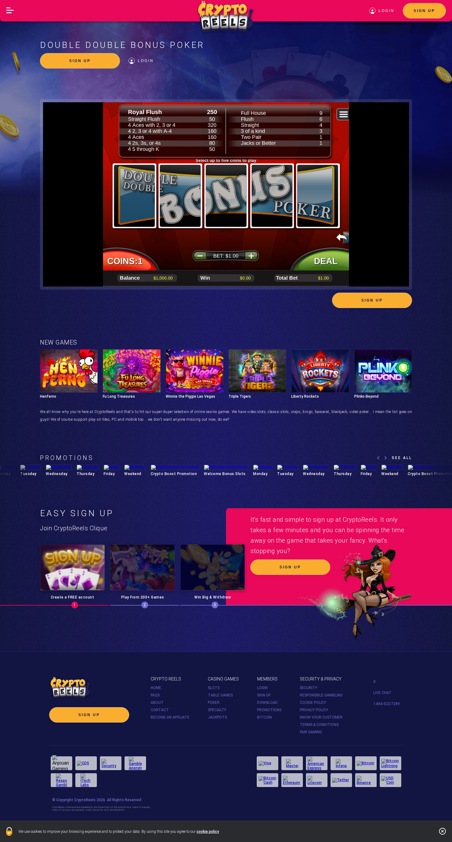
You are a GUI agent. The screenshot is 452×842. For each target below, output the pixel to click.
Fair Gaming (311, 732)
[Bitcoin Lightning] (390, 763)
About (157, 702)
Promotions (269, 710)
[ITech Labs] (86, 780)
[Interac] (341, 763)
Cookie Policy (313, 702)
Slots (214, 688)
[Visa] (267, 763)
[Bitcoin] (366, 763)
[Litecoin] (316, 780)
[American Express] (316, 763)
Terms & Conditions (319, 725)
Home (156, 688)
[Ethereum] (292, 780)
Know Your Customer (321, 717)
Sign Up (424, 11)
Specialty (217, 710)
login (387, 11)
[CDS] (86, 763)
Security (308, 688)
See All (402, 458)
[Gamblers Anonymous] (135, 763)
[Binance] (366, 780)
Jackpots (217, 717)
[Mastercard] (292, 763)
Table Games (220, 695)
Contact (160, 710)
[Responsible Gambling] (61, 780)
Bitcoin (264, 717)
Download (267, 702)
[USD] (390, 780)
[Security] (110, 763)
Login (146, 61)
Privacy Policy (314, 710)
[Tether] (341, 780)
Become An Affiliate (170, 717)
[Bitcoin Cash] (267, 780)
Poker (214, 702)
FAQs (155, 695)
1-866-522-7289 (386, 704)
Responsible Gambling (321, 695)
